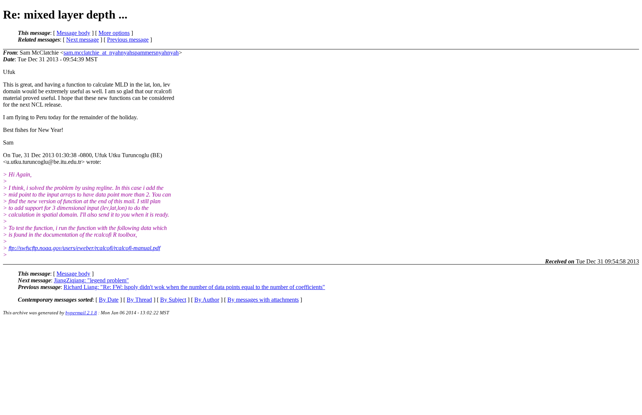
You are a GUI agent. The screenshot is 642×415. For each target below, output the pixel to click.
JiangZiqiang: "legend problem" (91, 280)
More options (114, 33)
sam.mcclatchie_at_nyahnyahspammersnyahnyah (121, 52)
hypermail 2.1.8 (81, 312)
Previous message (128, 39)
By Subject (173, 299)
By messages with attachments (263, 299)
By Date (109, 299)
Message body (73, 33)
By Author (206, 299)
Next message (82, 39)
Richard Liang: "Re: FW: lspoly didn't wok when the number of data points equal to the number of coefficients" (194, 287)
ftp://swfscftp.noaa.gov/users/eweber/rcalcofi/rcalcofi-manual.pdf (84, 248)
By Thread (139, 299)
